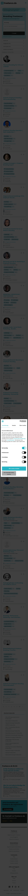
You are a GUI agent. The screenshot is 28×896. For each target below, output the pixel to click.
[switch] (24, 453)
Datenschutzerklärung (19, 438)
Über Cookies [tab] (22, 425)
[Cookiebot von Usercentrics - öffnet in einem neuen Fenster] (20, 421)
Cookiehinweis (11, 440)
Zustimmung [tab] (5, 425)
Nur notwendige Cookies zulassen (9, 473)
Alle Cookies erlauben (14, 468)
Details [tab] (14, 425)
